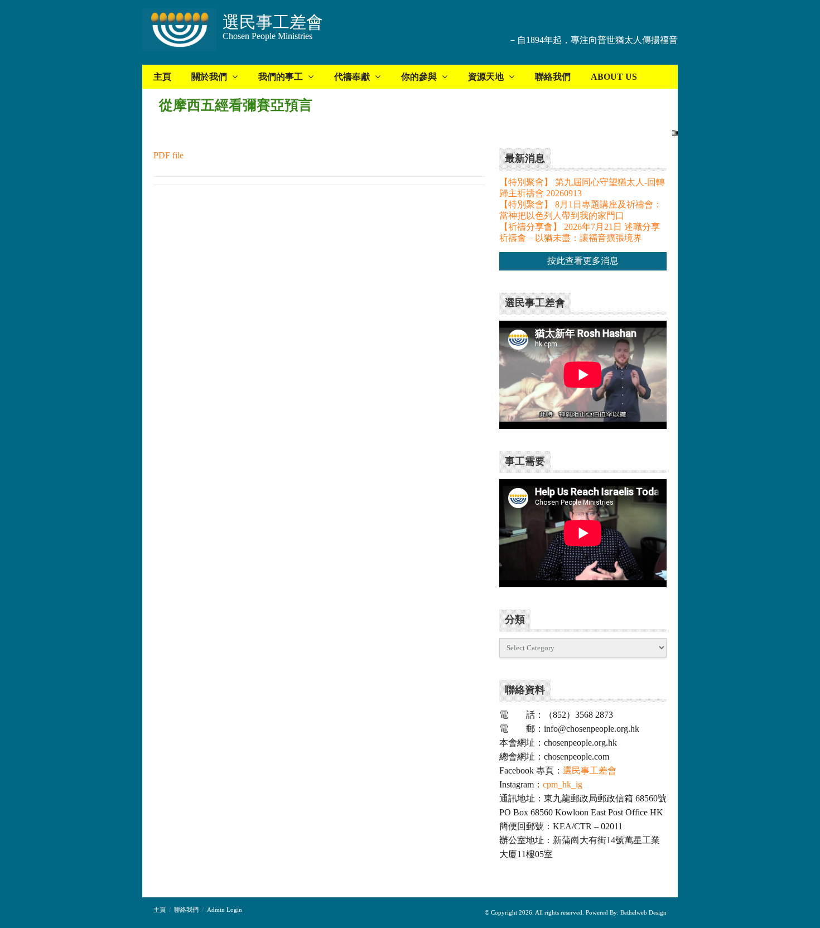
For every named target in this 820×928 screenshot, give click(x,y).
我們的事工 (280, 76)
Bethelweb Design (643, 912)
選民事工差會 (589, 770)
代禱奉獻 (352, 76)
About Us (614, 76)
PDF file (168, 155)
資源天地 (486, 76)
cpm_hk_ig (562, 784)
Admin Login (224, 909)
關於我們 (209, 76)
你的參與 (419, 76)
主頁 (162, 76)
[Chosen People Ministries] (179, 31)
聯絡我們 (553, 76)
